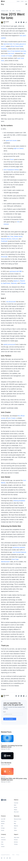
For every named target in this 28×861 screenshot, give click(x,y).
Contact (22, 1)
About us (3, 837)
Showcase (4, 256)
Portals (2, 830)
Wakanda (14, 283)
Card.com (15, 239)
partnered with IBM (16, 271)
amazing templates (19, 500)
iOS (18, 222)
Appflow (3, 821)
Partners (16, 839)
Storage (2, 828)
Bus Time (10, 236)
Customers (3, 839)
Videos (15, 830)
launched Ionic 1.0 (9, 44)
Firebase (23, 283)
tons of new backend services (16, 51)
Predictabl (4, 241)
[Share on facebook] (16, 22)
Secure (15, 807)
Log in (26, 1)
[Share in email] (23, 22)
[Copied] (26, 22)
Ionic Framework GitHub (11, 169)
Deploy (15, 809)
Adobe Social (18, 236)
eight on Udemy (19, 148)
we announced (10, 301)
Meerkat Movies (6, 239)
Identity (2, 823)
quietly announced (9, 344)
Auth (2, 825)
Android (6, 224)
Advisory (16, 842)
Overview (16, 802)
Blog (2, 4)
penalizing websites (19, 547)
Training (15, 844)
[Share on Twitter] (18, 22)
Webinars (16, 825)
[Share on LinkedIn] (21, 22)
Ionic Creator (12, 418)
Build (15, 805)
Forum (12, 159)
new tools (11, 53)
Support (18, 1)
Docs (15, 821)
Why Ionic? (16, 811)
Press (2, 844)
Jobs (2, 842)
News (15, 828)
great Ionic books (11, 140)
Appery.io (16, 281)
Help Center (16, 837)
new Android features (19, 552)
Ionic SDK (3, 819)
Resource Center (17, 819)
